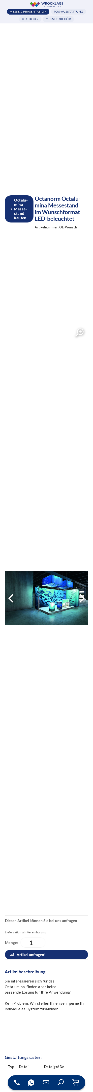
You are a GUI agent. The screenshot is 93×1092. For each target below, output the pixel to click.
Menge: (11, 942)
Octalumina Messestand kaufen (21, 209)
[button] (60, 1082)
